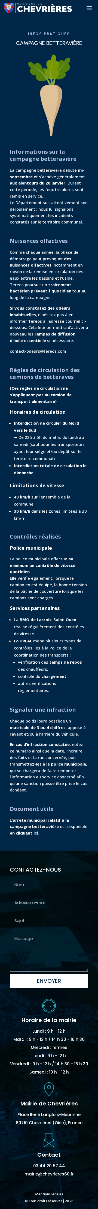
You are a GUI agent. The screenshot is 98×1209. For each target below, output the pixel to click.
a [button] (89, 8)
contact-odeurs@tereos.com (38, 351)
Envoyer (49, 981)
